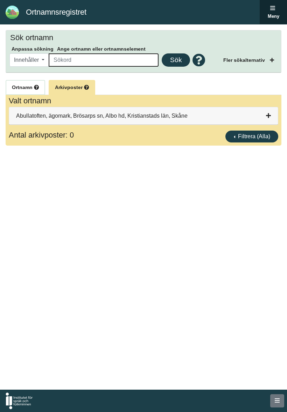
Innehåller (27, 60)
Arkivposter (69, 87)
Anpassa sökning (33, 49)
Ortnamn (23, 87)
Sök (176, 60)
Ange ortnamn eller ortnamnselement (101, 49)
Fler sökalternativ (244, 60)
